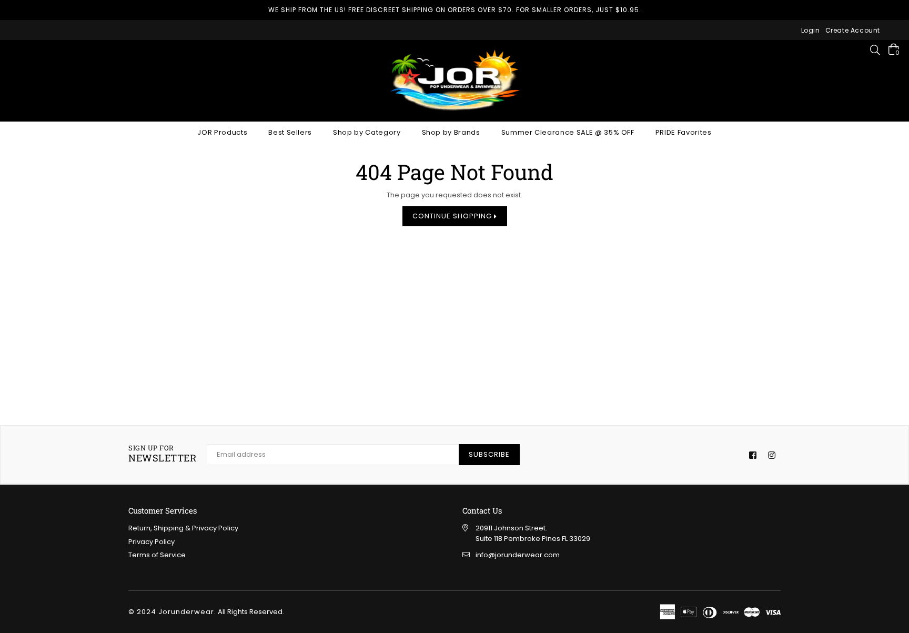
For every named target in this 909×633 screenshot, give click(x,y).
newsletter (162, 454)
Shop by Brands (451, 132)
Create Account (852, 30)
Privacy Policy (151, 542)
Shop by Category (366, 132)
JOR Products (222, 132)
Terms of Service (157, 555)
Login (810, 30)
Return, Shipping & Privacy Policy (183, 528)
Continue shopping (453, 216)
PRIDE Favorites (683, 132)
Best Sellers (290, 132)
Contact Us (482, 510)
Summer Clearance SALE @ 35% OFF (567, 132)
